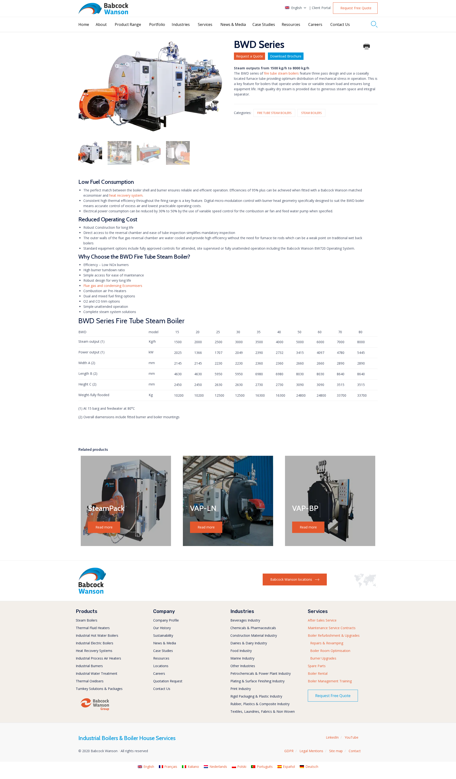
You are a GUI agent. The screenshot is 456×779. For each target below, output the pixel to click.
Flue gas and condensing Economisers (112, 285)
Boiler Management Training (330, 681)
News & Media (233, 24)
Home (83, 24)
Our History (162, 628)
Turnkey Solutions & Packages (99, 688)
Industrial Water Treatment (96, 673)
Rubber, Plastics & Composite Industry (260, 704)
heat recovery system (125, 195)
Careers (315, 24)
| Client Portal (320, 8)
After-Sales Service (322, 620)
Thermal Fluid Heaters (93, 628)
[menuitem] (146, 767)
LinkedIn (332, 737)
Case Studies (263, 24)
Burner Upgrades (323, 658)
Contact (355, 751)
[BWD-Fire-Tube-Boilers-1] (119, 153)
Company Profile (166, 620)
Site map (336, 751)
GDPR (289, 751)
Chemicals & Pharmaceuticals (253, 628)
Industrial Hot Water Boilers (97, 635)
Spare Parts (317, 666)
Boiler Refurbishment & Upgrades (334, 635)
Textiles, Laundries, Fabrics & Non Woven (262, 711)
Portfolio (157, 24)
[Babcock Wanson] (103, 8)
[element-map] (366, 586)
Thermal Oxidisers (90, 681)
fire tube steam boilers (281, 73)
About (101, 24)
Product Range (128, 24)
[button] (355, 8)
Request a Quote (249, 56)
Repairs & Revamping (326, 643)
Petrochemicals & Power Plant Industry (260, 673)
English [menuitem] (148, 766)
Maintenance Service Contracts (332, 628)
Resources (291, 24)
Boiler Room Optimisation (330, 650)
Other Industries (242, 666)
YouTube (351, 737)
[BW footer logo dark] (92, 592)
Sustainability (163, 635)
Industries (181, 24)
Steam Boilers (311, 113)
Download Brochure (285, 56)
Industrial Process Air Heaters (98, 658)
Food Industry (241, 650)
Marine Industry (242, 658)
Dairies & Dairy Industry (248, 643)
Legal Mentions (311, 751)
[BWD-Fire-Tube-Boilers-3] (149, 153)
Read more (104, 527)
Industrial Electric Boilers (94, 643)
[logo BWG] (95, 710)
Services (205, 24)
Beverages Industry (245, 620)
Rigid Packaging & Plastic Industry (256, 696)
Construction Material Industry (253, 635)
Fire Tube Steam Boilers (274, 113)
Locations (160, 666)
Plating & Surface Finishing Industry (257, 681)
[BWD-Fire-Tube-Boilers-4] (90, 153)
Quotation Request (167, 681)
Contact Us (340, 24)
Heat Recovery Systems (94, 650)
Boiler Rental (318, 673)
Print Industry (240, 688)
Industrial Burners (89, 666)
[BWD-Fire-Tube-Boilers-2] (178, 153)
